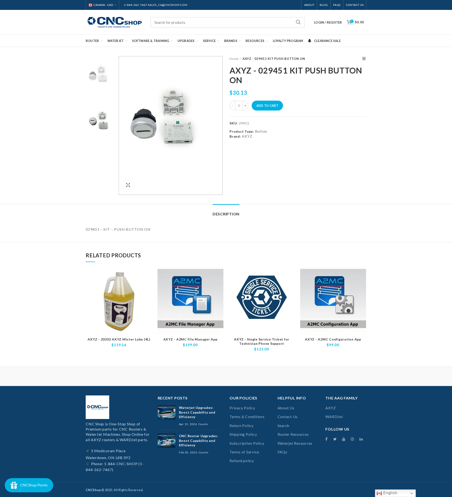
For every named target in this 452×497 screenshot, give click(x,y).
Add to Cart (267, 105)
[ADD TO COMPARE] (149, 276)
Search (298, 22)
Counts (203, 424)
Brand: (235, 136)
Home (234, 59)
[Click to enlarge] (128, 185)
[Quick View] (149, 287)
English (389, 493)
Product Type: (242, 131)
